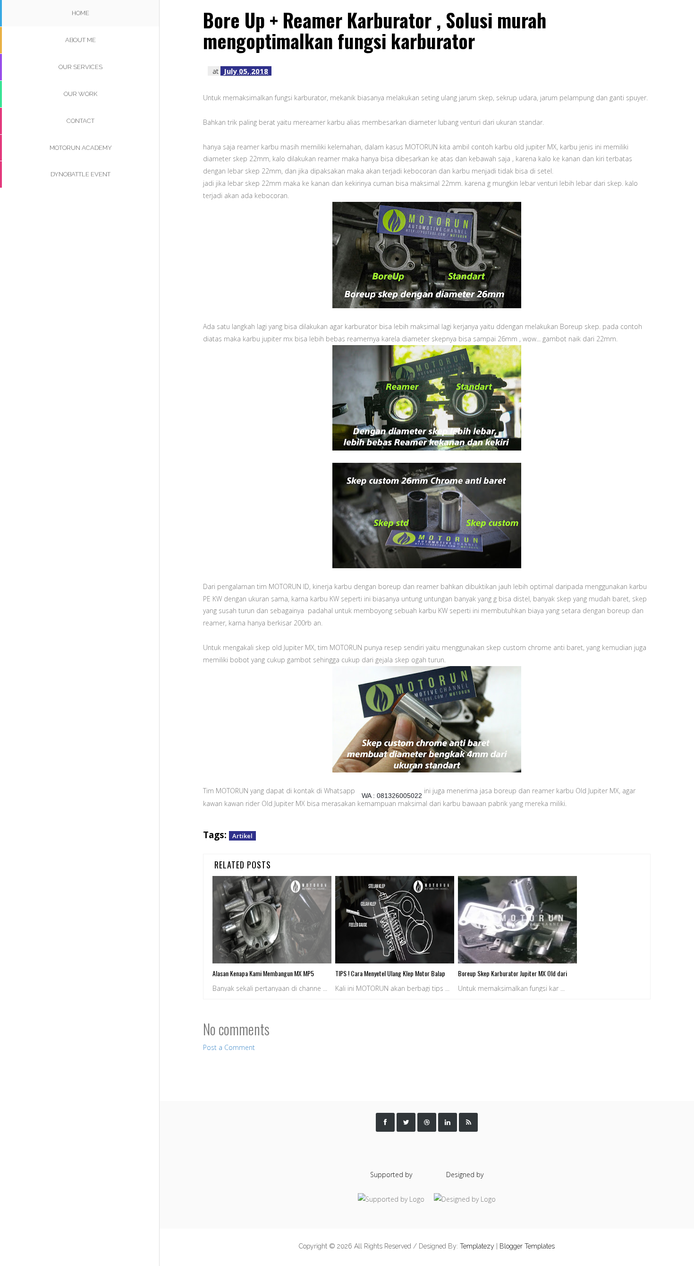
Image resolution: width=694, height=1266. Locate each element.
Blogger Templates (527, 1246)
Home (80, 13)
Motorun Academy (81, 147)
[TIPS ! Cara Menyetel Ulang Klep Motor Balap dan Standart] (394, 919)
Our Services (80, 66)
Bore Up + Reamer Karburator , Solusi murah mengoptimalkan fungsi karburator (374, 30)
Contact (80, 120)
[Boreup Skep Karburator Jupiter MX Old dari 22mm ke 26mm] (517, 919)
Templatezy (477, 1246)
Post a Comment (229, 1047)
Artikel (242, 836)
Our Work (80, 93)
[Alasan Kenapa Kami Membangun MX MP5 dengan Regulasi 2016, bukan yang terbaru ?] (272, 919)
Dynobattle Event (80, 174)
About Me (80, 39)
